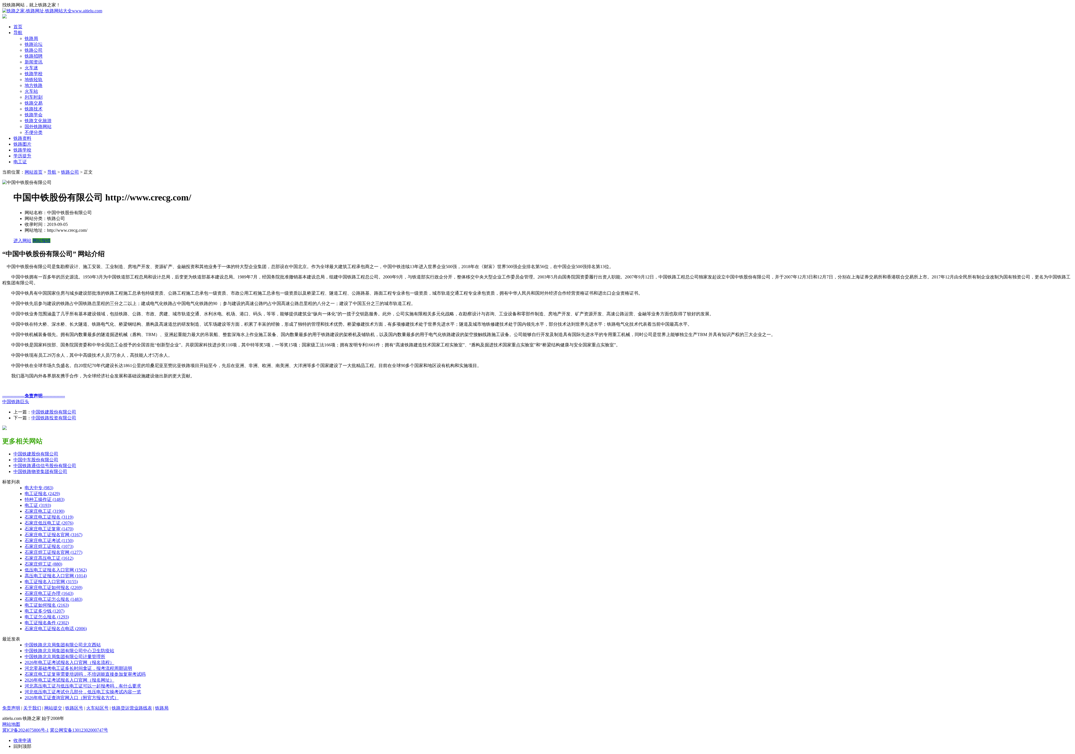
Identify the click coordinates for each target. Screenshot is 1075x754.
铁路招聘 (34, 56)
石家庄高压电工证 (49, 558)
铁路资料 (22, 138)
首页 (17, 26)
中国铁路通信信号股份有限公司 (44, 465)
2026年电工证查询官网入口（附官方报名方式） (72, 697)
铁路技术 (34, 109)
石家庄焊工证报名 (49, 546)
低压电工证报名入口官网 (56, 570)
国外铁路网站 (38, 126)
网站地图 (11, 724)
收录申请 (22, 740)
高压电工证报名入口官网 (56, 575)
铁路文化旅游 (38, 120)
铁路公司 (34, 50)
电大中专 (39, 487)
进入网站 (22, 240)
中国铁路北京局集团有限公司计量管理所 (65, 656)
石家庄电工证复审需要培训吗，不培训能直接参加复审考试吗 (85, 674)
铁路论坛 (34, 44)
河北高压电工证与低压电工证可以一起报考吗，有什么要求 (83, 686)
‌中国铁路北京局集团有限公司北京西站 (63, 644)
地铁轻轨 (34, 79)
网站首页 (34, 172)
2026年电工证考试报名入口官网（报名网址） (69, 680)
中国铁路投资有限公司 (53, 417)
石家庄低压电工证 (49, 523)
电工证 (20, 161)
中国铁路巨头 (15, 401)
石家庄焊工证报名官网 (53, 552)
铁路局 (31, 38)
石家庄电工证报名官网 (53, 534)
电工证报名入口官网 (51, 581)
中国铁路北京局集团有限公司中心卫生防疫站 (69, 650)
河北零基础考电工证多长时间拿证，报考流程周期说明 (78, 668)
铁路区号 (74, 708)
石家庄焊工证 (43, 564)
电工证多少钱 (44, 611)
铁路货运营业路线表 (132, 708)
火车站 (31, 91)
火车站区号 (97, 708)
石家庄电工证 (44, 511)
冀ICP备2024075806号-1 (25, 730)
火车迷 (31, 67)
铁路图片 (22, 144)
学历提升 (22, 155)
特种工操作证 (44, 499)
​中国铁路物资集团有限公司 (40, 471)
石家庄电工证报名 (49, 517)
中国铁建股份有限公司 (53, 412)
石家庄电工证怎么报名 (53, 599)
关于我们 (32, 708)
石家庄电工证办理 (49, 593)
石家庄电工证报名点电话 (56, 628)
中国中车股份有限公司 (35, 459)
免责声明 (11, 708)
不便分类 (34, 132)
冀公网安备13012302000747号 (79, 730)
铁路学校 (34, 73)
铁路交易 (34, 103)
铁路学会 (34, 114)
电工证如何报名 (47, 605)
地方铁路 (34, 85)
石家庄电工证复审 (49, 528)
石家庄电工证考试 (49, 540)
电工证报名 (42, 493)
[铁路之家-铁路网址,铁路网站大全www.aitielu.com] (52, 10)
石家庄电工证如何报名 (53, 587)
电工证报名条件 (47, 622)
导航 (17, 32)
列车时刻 (34, 97)
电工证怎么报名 (47, 616)
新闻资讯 (34, 62)
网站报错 (41, 240)
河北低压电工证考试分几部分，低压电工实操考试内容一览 (83, 691)
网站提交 (53, 708)
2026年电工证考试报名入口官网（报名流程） (69, 662)
